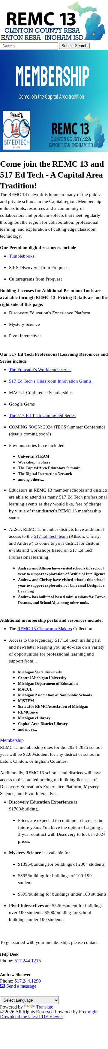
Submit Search (74, 45)
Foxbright (88, 1011)
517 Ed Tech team (51, 536)
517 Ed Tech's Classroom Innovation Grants (50, 381)
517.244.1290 (27, 980)
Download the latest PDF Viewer (31, 1016)
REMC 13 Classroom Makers (44, 628)
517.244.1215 (27, 960)
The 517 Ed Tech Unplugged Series (42, 415)
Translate (44, 1006)
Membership (12, 740)
